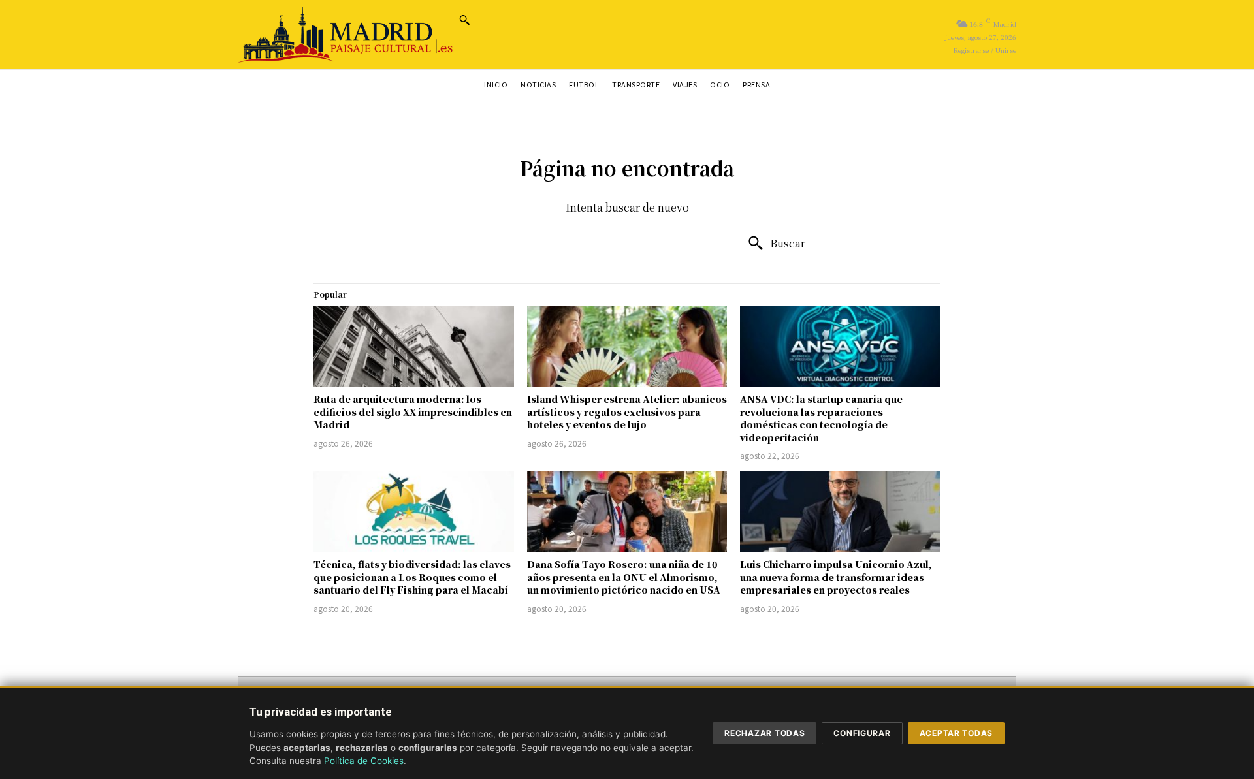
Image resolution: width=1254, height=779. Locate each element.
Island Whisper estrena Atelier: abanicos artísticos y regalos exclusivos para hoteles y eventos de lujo (627, 411)
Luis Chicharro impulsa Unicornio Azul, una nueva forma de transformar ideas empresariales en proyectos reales (836, 577)
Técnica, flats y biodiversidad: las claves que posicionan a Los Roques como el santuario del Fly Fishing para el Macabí (412, 577)
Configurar (861, 733)
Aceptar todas (956, 733)
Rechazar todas (764, 733)
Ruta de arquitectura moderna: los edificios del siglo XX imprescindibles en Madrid (413, 411)
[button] (464, 19)
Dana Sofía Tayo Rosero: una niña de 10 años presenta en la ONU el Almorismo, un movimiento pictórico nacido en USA (623, 577)
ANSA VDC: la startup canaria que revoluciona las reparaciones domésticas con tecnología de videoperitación (821, 418)
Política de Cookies (364, 760)
